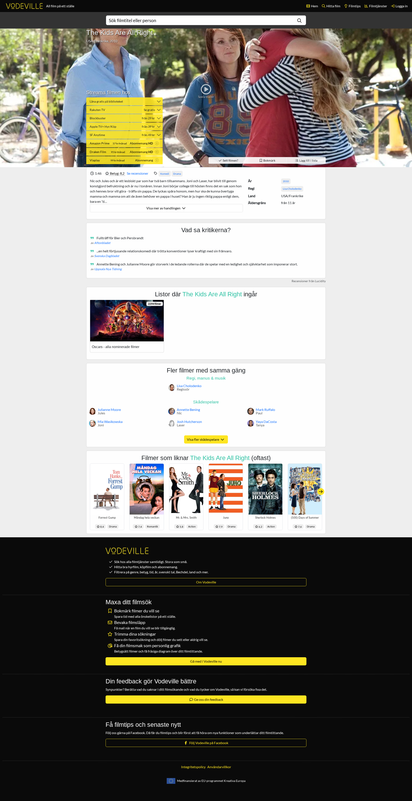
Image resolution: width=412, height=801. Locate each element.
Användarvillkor (219, 767)
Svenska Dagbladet (106, 256)
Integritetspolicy (193, 767)
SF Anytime (122, 135)
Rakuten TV (122, 110)
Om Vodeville (206, 582)
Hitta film (333, 6)
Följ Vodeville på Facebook (208, 743)
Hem (314, 6)
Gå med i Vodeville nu (206, 661)
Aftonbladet (102, 243)
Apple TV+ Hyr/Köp (122, 126)
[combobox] (206, 20)
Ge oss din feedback (208, 699)
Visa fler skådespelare (203, 439)
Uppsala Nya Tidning (108, 269)
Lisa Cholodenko (292, 188)
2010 (286, 181)
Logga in (401, 6)
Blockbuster (122, 118)
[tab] (124, 143)
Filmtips (354, 6)
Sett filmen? (230, 160)
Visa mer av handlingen (163, 208)
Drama (177, 173)
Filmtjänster (377, 6)
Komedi (164, 173)
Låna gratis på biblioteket (106, 101)
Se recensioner (137, 173)
